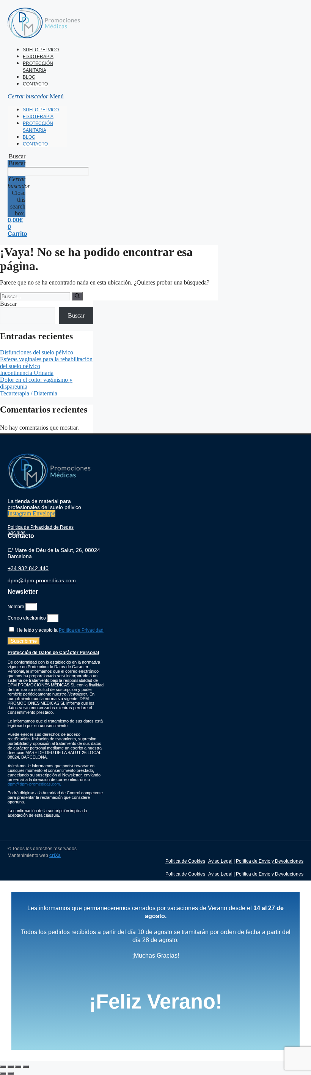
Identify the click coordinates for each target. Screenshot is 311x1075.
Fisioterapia (38, 56)
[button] (37, 96)
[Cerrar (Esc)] (26, 1067)
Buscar (17, 163)
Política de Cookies (185, 861)
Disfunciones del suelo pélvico (36, 352)
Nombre (16, 606)
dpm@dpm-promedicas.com (42, 580)
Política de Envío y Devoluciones (269, 861)
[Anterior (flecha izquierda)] (3, 1073)
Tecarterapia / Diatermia (28, 393)
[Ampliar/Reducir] (3, 1067)
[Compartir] (18, 1067)
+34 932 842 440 (28, 568)
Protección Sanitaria (38, 67)
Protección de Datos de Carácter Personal (53, 652)
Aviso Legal (220, 861)
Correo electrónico (27, 618)
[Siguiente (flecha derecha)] (11, 1073)
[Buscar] (77, 296)
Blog (29, 77)
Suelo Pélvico (41, 49)
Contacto (35, 84)
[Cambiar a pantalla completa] (11, 1067)
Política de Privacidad (81, 630)
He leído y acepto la (60, 630)
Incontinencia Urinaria (26, 373)
